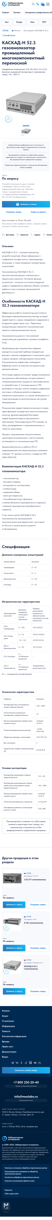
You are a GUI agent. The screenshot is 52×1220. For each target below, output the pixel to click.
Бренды (5, 1041)
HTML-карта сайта (12, 1194)
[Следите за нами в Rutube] (39, 1062)
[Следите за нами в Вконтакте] (17, 1062)
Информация (8, 1026)
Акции (5, 1016)
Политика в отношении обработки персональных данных (26, 1168)
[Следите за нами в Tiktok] (26, 1062)
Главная (5, 12)
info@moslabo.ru (26, 1096)
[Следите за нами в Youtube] (35, 1062)
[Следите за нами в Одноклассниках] (21, 1062)
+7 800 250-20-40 (26, 1082)
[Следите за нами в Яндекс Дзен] (30, 1062)
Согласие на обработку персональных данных (22, 1177)
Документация (9, 1051)
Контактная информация (14, 1036)
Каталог (17, 12)
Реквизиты (8, 1190)
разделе (8, 862)
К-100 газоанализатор (33, 923)
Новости (6, 1031)
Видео (5, 1056)
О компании (8, 1021)
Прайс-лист (7, 1046)
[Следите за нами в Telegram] (12, 1062)
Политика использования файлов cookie (19, 1181)
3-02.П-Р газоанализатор (35, 879)
